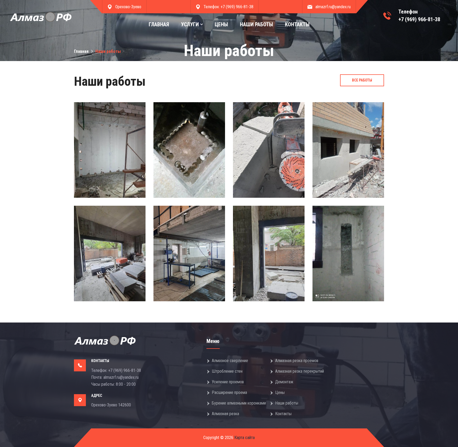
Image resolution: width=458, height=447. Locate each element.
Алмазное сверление (230, 360)
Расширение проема (229, 392)
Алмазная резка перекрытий (299, 371)
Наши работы (256, 24)
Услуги (190, 24)
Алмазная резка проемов (296, 360)
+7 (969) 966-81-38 (237, 6)
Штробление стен (227, 371)
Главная (159, 24)
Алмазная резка (225, 413)
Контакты (297, 24)
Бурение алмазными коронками (239, 403)
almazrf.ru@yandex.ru (333, 6)
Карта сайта (244, 437)
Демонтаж (284, 381)
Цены (221, 24)
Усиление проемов (228, 381)
